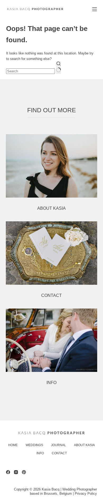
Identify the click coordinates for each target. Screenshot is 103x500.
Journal (58, 445)
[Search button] (58, 68)
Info (40, 453)
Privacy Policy (86, 494)
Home (13, 445)
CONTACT (51, 295)
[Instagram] (16, 472)
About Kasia (84, 445)
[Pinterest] (24, 472)
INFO (51, 382)
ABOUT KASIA (51, 208)
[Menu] (94, 9)
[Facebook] (8, 472)
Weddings (34, 445)
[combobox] (30, 71)
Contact (59, 453)
